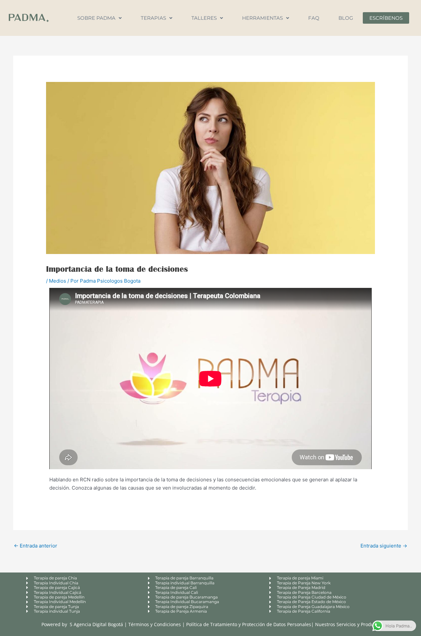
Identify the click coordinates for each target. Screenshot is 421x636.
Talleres (204, 18)
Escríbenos (386, 18)
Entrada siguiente (383, 546)
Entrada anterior (35, 546)
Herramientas (262, 18)
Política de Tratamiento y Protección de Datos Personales (248, 624)
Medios (57, 281)
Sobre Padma (96, 18)
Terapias (153, 18)
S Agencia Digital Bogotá (96, 624)
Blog (345, 18)
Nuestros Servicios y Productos (349, 624)
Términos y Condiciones (155, 624)
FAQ (313, 18)
